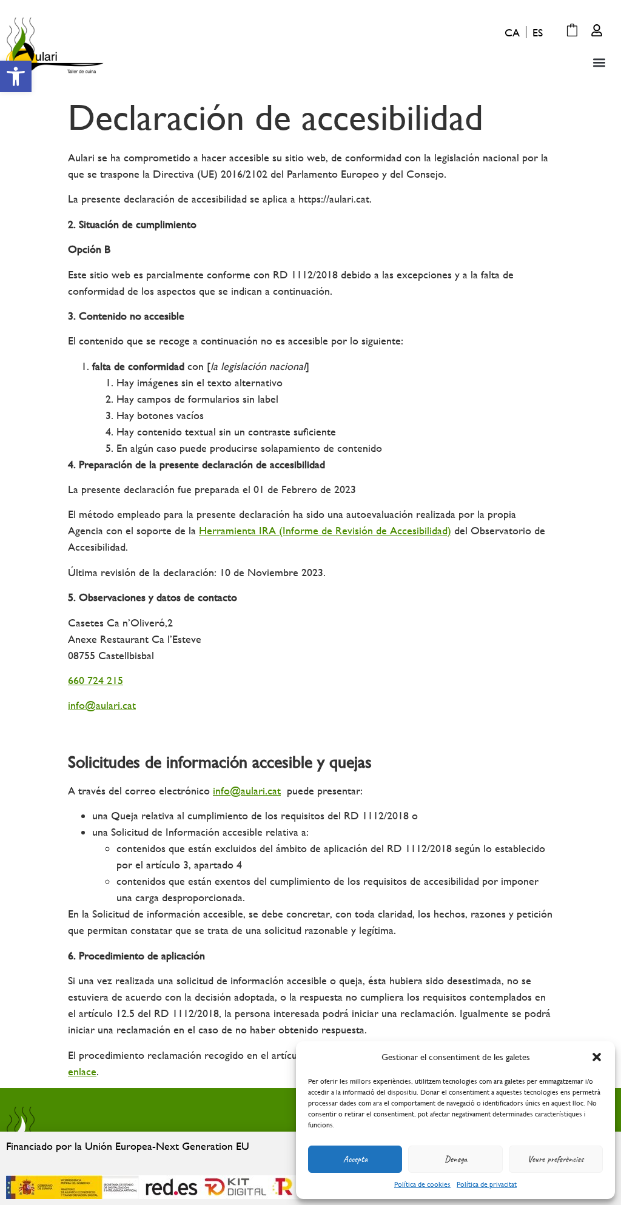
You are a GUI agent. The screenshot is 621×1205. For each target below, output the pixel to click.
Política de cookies (422, 1184)
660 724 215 (95, 680)
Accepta (355, 1159)
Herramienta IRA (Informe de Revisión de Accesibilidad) (325, 530)
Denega (456, 1159)
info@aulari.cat (102, 705)
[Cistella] (572, 31)
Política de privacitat (487, 1184)
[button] (16, 76)
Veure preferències (555, 1159)
